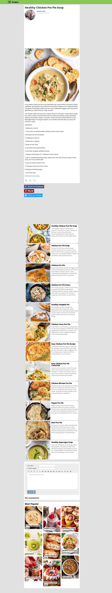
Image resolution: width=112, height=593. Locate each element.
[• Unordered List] (42, 471)
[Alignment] (67, 471)
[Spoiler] (65, 471)
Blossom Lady (41, 11)
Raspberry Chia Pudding (49, 529)
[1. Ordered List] (45, 471)
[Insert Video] (56, 471)
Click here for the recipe (32, 176)
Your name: (30, 465)
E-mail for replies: (31, 468)
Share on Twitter (35, 195)
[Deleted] (39, 471)
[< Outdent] (48, 471)
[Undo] (28, 471)
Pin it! (30, 191)
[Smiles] (70, 471)
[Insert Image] (53, 471)
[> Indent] (51, 471)
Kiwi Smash (30, 554)
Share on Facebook (35, 186)
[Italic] (37, 471)
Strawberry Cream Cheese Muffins (69, 529)
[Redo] (31, 471)
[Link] (62, 471)
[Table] (59, 471)
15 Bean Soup (67, 577)
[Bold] (34, 471)
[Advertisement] (93, 29)
